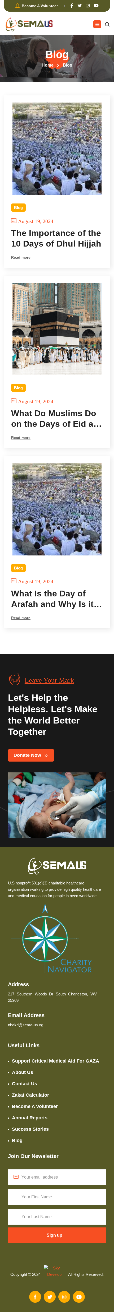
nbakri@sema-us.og (25, 1025)
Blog (18, 207)
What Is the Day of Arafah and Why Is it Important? (52, 599)
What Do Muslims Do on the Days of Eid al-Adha (55, 419)
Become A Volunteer (35, 1106)
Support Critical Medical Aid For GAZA (55, 1061)
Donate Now (27, 755)
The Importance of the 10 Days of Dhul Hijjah (56, 238)
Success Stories (30, 1129)
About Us (22, 1072)
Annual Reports (29, 1117)
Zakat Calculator (30, 1095)
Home (48, 65)
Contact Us (24, 1083)
